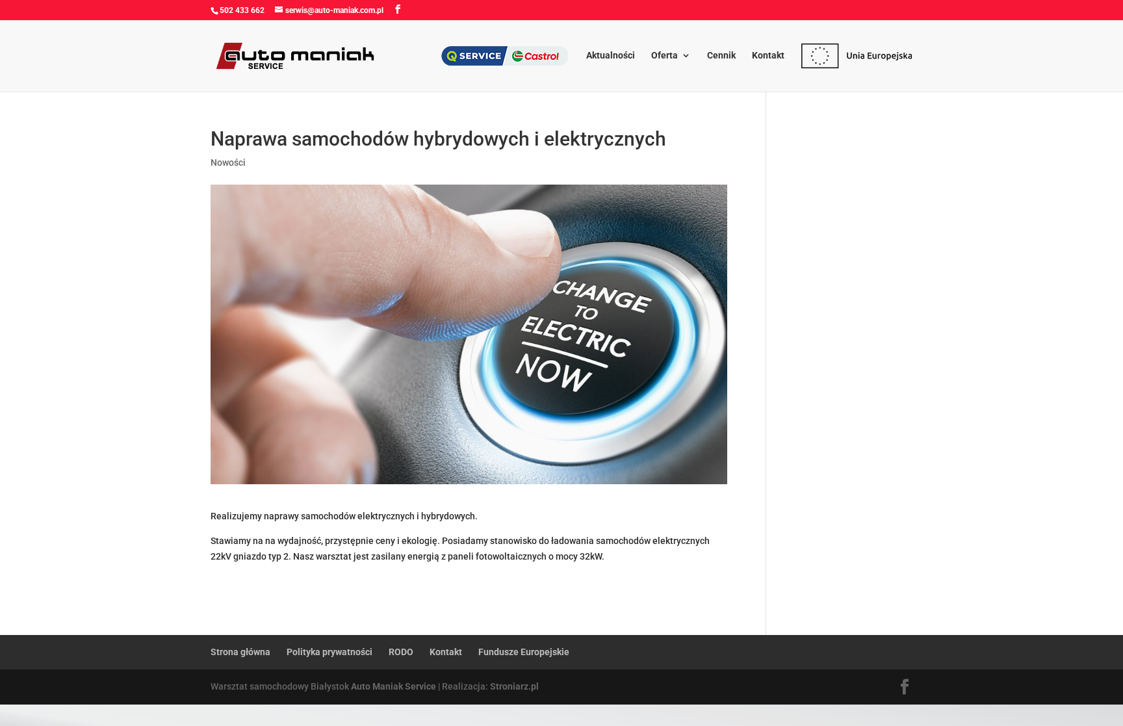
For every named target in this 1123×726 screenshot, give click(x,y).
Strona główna (240, 652)
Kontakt (768, 55)
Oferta (664, 55)
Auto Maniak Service (393, 686)
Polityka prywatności (329, 652)
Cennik (721, 55)
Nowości (228, 162)
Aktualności (610, 55)
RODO (401, 652)
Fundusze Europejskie (523, 652)
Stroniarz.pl (514, 686)
